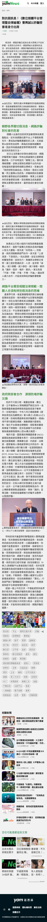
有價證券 (14, 681)
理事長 (6, 636)
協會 (24, 649)
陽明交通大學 (25, 631)
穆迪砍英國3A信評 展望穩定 (8, 873)
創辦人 (27, 663)
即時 (8, 11)
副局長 (25, 645)
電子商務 (18, 690)
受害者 (36, 663)
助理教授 (16, 636)
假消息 (6, 631)
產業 (28, 690)
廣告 (35, 654)
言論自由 (24, 667)
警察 (24, 695)
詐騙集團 (33, 695)
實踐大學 (7, 640)
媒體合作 (16, 912)
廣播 (5, 677)
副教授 (32, 640)
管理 (24, 640)
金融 (35, 681)
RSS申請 (34, 3)
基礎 (33, 667)
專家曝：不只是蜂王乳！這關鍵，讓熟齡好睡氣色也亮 (38, 850)
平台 (14, 631)
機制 (20, 672)
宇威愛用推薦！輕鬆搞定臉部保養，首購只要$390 (23, 873)
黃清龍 (23, 658)
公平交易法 (30, 672)
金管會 (34, 677)
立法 (12, 672)
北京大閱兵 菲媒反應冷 (7, 850)
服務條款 (16, 907)
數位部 (6, 649)
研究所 (15, 645)
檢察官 (6, 667)
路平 (16, 640)
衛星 (28, 686)
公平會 (15, 649)
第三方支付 (15, 677)
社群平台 (18, 686)
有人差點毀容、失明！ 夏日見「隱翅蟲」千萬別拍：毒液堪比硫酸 (38, 873)
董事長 (6, 654)
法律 (14, 667)
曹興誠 (27, 636)
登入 (42, 3)
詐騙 (37, 631)
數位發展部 (17, 654)
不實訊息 (7, 686)
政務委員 (7, 695)
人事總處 (7, 690)
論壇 (14, 658)
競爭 (33, 645)
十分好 (4, 31)
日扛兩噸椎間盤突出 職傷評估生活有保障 (23, 850)
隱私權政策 (27, 907)
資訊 (5, 672)
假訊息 (32, 649)
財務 (26, 677)
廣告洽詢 (37, 907)
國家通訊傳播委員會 (11, 663)
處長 (28, 654)
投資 (16, 695)
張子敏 (6, 645)
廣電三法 (26, 681)
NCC (5, 681)
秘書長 (6, 658)
